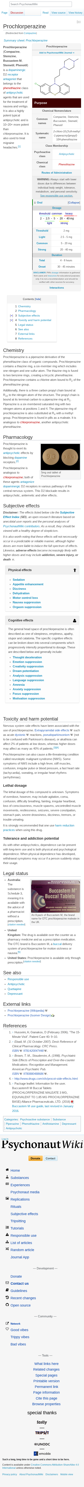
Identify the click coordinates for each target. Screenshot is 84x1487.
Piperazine (12, 1123)
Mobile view (66, 1474)
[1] (19, 146)
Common (42, 243)
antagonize (27, 481)
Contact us (20, 1283)
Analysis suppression (27, 675)
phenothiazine (12, 88)
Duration (57, 255)
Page (4, 12)
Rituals (16, 1207)
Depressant (15, 993)
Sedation (19, 579)
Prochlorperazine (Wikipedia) (26, 1010)
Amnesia (19, 684)
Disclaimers (52, 1474)
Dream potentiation (26, 671)
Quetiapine (14, 989)
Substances (20, 1178)
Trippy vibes (20, 1337)
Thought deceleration (27, 657)
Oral (39, 202)
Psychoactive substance (35, 1119)
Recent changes (23, 1298)
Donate (35, 1158)
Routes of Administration (57, 172)
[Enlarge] (78, 472)
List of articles (21, 1243)
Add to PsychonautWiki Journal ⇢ (56, 53)
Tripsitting (18, 1221)
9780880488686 (33, 1073)
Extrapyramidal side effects (52, 730)
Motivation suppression (29, 698)
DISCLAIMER (39, 272)
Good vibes (19, 1330)
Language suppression (28, 680)
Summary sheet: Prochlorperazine (25, 40)
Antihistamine (50, 1123)
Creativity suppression (28, 666)
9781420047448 (33, 1050)
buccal (57, 944)
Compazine (30, 33)
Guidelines (19, 1291)
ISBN (15, 1050)
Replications (20, 1199)
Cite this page (46, 1398)
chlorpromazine (30, 422)
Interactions (57, 287)
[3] (55, 747)
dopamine (20, 457)
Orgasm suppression (27, 607)
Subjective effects (24, 1214)
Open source (21, 1305)
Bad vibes (18, 1344)
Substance (59, 1119)
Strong (42, 249)
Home (15, 1170)
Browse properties (46, 1404)
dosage (55, 272)
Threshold (42, 230)
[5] (19, 952)
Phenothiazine (67, 164)
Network (15, 1323)
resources (52, 276)
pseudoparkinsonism (56, 734)
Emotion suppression (27, 661)
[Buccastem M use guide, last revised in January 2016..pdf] (72, 1101)
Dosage (56, 207)
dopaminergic (17, 70)
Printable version (46, 1381)
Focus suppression (26, 693)
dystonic (20, 734)
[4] (57, 747)
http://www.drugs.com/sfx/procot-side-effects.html (46, 1078)
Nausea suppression (27, 602)
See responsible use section (56, 195)
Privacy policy (9, 1474)
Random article (22, 1250)
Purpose (40, 103)
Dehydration (21, 593)
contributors (32, 526)
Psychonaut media (25, 1192)
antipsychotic (14, 92)
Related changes (46, 1369)
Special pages (46, 1375)
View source (58, 12)
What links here (46, 1364)
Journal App (20, 1257)
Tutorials (17, 1228)
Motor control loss (25, 597)
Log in (5, 1139)
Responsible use (18, 979)
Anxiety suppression (27, 689)
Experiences (20, 1185)
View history (75, 12)
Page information (46, 1392)
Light (42, 237)
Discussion (17, 12)
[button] (74, 202)
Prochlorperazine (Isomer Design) (29, 1015)
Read (45, 12)
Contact (50, 1158)
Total (42, 260)
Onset (42, 266)
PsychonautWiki (13, 526)
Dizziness (19, 588)
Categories (11, 1119)
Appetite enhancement (28, 584)
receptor (13, 74)
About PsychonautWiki (31, 1474)
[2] (17, 461)
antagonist (9, 79)
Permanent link (46, 1387)
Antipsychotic (66, 154)
